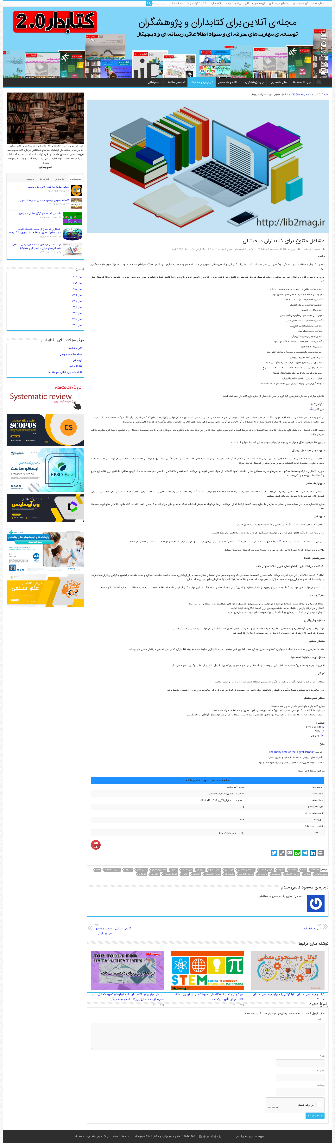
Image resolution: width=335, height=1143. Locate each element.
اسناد (304, 869)
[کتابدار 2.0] (167, 42)
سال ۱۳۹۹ (77, 295)
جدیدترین (59, 179)
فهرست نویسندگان (255, 3)
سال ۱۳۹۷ (77, 307)
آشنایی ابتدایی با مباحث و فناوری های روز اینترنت (113, 929)
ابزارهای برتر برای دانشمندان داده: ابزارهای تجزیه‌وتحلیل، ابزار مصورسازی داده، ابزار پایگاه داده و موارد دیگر (128, 997)
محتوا (173, 869)
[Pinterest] (204, 1136)
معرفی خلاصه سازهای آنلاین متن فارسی (48, 187)
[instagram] (200, 1136)
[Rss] (220, 1136)
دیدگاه (321, 1020)
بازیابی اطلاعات (266, 869)
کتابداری (142, 874)
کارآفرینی (250, 249)
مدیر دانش (141, 869)
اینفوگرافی (154, 82)
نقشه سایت (216, 3)
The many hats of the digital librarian (291, 752)
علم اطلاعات (187, 869)
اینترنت (281, 869)
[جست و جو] (149, 3)
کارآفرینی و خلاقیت (202, 82)
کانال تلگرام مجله (196, 3)
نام (322, 1056)
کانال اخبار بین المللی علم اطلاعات (65, 372)
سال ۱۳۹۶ (77, 313)
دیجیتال (200, 869)
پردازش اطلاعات (246, 874)
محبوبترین (75, 179)
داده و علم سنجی (227, 82)
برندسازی (229, 869)
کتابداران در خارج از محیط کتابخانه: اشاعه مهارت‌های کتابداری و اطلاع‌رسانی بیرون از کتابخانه (35, 231)
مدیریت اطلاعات (112, 869)
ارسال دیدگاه (195, 249)
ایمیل (321, 1071)
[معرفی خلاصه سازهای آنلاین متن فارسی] (76, 190)
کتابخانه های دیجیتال (236, 249)
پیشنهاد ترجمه (233, 3)
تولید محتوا (214, 869)
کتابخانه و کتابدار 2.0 (217, 249)
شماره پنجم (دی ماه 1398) (267, 249)
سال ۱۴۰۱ (77, 283)
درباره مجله (318, 3)
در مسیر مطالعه (176, 82)
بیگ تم (240, 1136)
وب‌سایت (276, 874)
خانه (319, 82)
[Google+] (216, 1136)
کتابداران (155, 874)
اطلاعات (292, 869)
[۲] (280, 541)
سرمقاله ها (178, 3)
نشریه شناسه (75, 348)
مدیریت (128, 869)
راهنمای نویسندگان (279, 3)
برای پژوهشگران (254, 82)
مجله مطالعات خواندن (71, 354)
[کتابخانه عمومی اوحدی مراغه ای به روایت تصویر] (76, 203)
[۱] (311, 408)
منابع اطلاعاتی (321, 874)
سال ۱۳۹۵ (77, 319)
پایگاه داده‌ (262, 874)
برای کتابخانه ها (302, 82)
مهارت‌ (307, 874)
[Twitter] (208, 1136)
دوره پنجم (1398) (301, 95)
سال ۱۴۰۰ (77, 289)
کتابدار (185, 874)
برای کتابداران (279, 82)
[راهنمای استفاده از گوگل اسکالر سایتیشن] (72, 218)
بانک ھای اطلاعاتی (246, 869)
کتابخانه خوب (75, 366)
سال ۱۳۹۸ (77, 301)
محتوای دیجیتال (159, 869)
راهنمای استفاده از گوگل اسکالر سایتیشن (40, 213)
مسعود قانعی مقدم (312, 249)
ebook (315, 869)
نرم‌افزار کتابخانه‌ (292, 874)
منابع (98, 869)
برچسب (30, 179)
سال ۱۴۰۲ (77, 277)
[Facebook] (212, 1136)
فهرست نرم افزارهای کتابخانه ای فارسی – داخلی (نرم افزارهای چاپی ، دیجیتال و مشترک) (36, 246)
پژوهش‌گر (229, 874)
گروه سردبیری (300, 3)
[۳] (318, 574)
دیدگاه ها (44, 179)
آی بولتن (77, 360)
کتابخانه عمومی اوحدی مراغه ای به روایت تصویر (44, 200)
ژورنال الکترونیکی (212, 874)
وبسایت (321, 1085)
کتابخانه (196, 874)
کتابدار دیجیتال (170, 874)
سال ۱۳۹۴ (77, 325)
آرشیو (317, 95)
